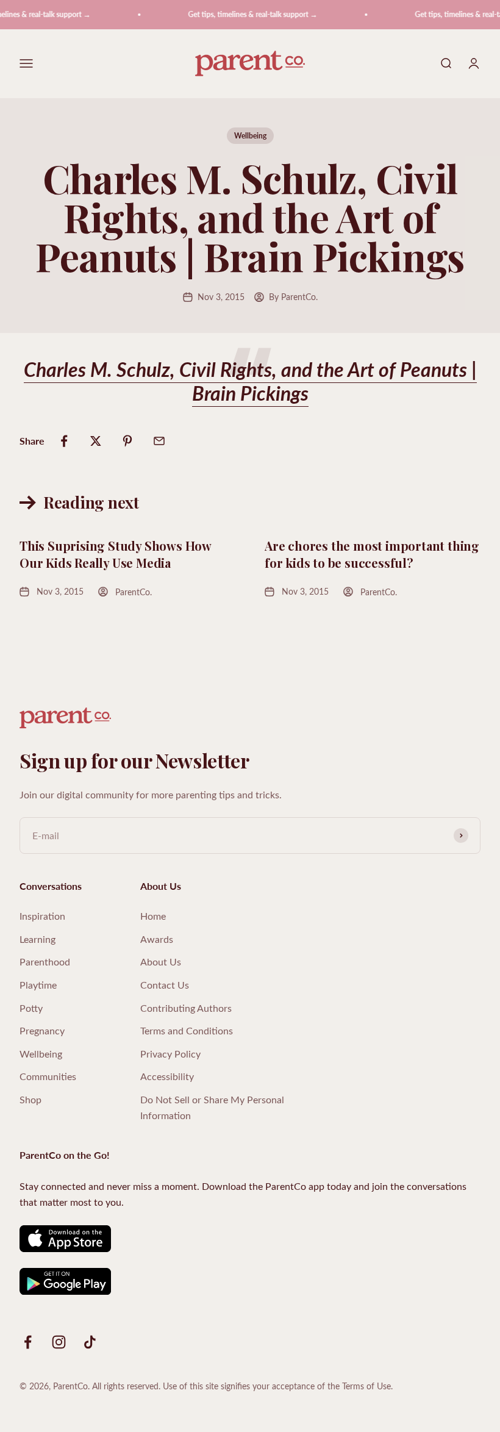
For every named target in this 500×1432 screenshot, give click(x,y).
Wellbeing (250, 136)
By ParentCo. (293, 297)
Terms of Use (366, 1386)
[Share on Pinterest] (127, 441)
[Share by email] (159, 441)
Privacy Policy (170, 1053)
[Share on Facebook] (64, 441)
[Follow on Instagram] (59, 1342)
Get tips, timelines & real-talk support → (245, 14)
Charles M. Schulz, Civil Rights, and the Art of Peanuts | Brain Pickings (250, 380)
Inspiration (42, 915)
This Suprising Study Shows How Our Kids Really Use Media (115, 554)
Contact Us (164, 984)
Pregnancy (42, 1030)
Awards (156, 939)
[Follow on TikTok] (90, 1342)
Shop (30, 1099)
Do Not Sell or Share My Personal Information (212, 1107)
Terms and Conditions (186, 1030)
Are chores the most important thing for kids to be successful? (372, 554)
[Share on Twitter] (96, 441)
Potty (31, 1007)
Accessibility (167, 1076)
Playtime (38, 984)
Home (153, 915)
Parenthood (45, 961)
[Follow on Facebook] (28, 1342)
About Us (160, 961)
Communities (48, 1076)
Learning (37, 939)
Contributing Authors (186, 1007)
